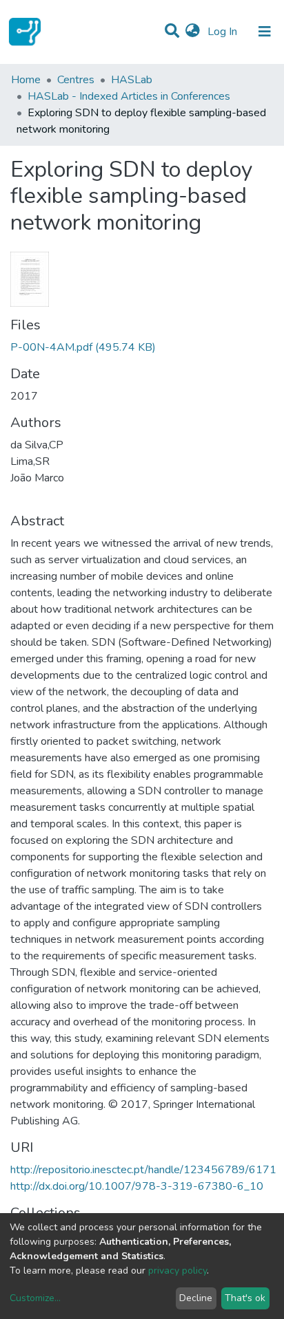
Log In (223, 31)
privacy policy (177, 1270)
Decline (195, 1298)
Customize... (35, 1298)
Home (26, 79)
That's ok (245, 1298)
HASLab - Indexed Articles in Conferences (129, 96)
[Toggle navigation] (264, 31)
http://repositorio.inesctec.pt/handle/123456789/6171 (143, 1169)
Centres (75, 79)
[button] (193, 31)
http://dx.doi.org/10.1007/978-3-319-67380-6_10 (136, 1186)
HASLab (131, 79)
